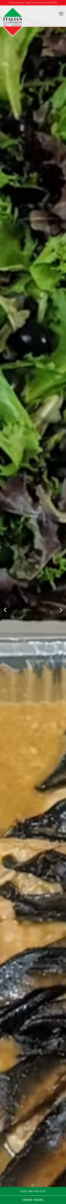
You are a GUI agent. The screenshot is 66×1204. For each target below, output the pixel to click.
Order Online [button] (33, 1200)
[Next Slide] (61, 613)
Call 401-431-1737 (33, 1191)
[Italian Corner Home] (13, 21)
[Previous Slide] (5, 613)
